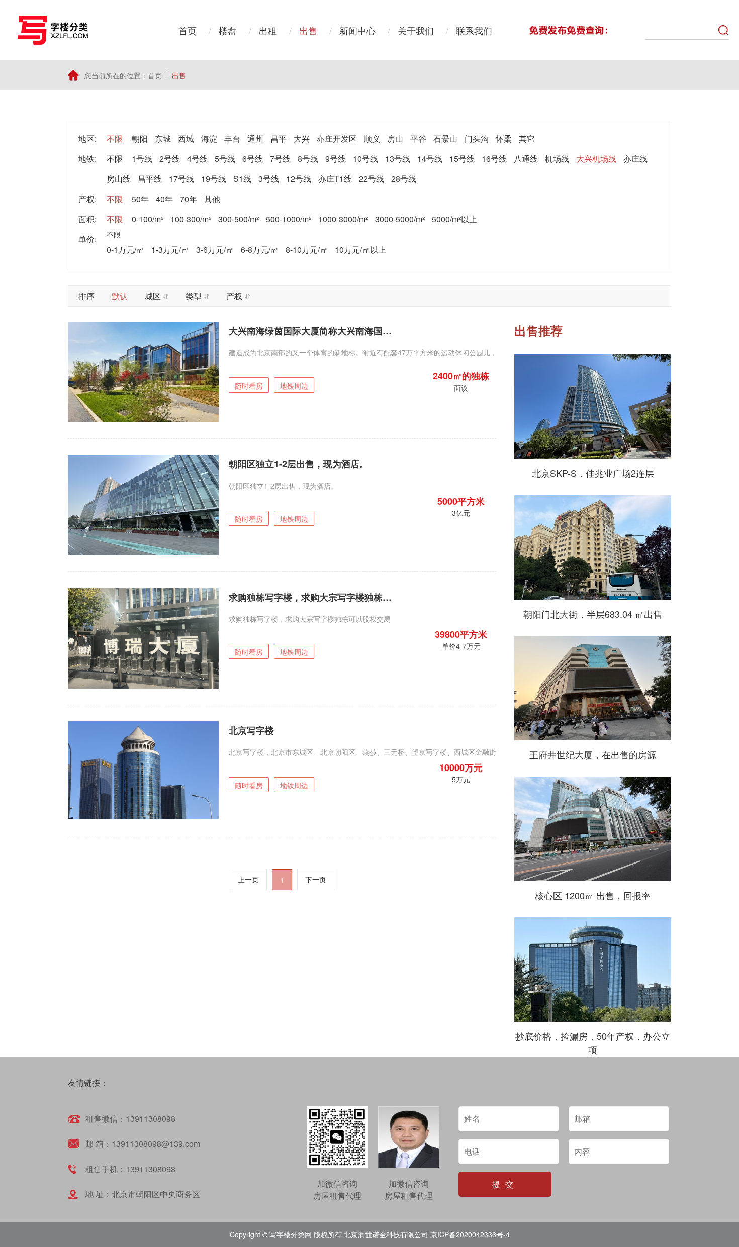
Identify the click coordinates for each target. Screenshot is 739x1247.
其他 (212, 199)
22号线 (371, 178)
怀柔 (504, 138)
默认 (120, 296)
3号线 (268, 178)
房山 (395, 138)
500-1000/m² (288, 219)
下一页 (315, 879)
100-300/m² (190, 219)
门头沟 (477, 138)
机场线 (557, 158)
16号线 (494, 158)
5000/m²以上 (454, 219)
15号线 (462, 158)
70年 (188, 199)
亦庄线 (635, 158)
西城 (186, 138)
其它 (527, 138)
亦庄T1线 (335, 178)
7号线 (280, 158)
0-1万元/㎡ (125, 249)
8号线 (308, 158)
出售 (308, 30)
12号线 (298, 178)
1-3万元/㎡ (170, 249)
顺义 (372, 138)
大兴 (302, 138)
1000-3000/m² (343, 219)
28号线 (403, 178)
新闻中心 (357, 30)
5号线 (225, 158)
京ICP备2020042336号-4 (470, 1234)
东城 (163, 138)
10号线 (365, 158)
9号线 (335, 158)
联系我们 (474, 30)
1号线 (142, 158)
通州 (255, 138)
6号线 (252, 158)
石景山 (445, 138)
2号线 (169, 158)
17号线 (181, 178)
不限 (115, 138)
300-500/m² (238, 219)
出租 (268, 30)
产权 (234, 296)
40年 (164, 199)
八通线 (526, 158)
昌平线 (150, 178)
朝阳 (140, 138)
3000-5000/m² (400, 219)
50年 (140, 199)
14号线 (429, 158)
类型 (194, 296)
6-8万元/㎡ (260, 249)
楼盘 (228, 30)
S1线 (242, 178)
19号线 (213, 178)
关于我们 (416, 30)
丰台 (232, 138)
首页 (187, 30)
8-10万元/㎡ (307, 249)
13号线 (397, 158)
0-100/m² (147, 219)
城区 (153, 296)
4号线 (197, 158)
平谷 (418, 138)
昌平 (278, 138)
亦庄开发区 (337, 138)
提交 (505, 1184)
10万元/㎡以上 (360, 249)
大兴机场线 (596, 158)
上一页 (248, 879)
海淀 (209, 138)
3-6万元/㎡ (215, 249)
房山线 (119, 178)
